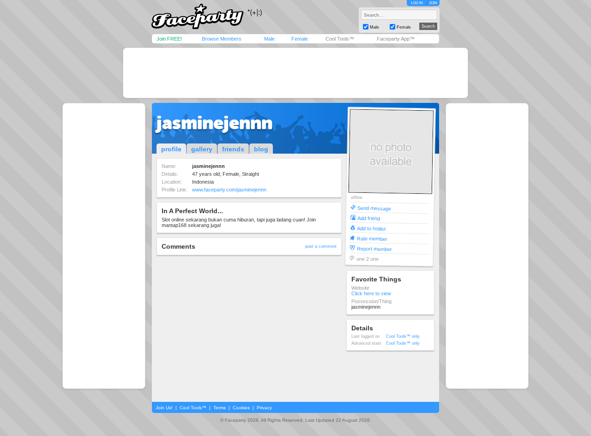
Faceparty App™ (396, 39)
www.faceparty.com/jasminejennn (229, 189)
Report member (374, 248)
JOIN (433, 3)
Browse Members (221, 39)
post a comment (321, 246)
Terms (219, 407)
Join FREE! (169, 39)
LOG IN (417, 3)
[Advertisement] (295, 73)
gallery (201, 149)
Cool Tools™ (340, 39)
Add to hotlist (371, 228)
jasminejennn (214, 122)
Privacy (264, 407)
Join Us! (164, 407)
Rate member (372, 238)
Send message (374, 208)
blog (261, 149)
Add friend (368, 218)
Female (299, 39)
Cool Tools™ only (403, 336)
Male (269, 39)
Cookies (241, 407)
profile (171, 149)
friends (233, 149)
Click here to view (371, 293)
